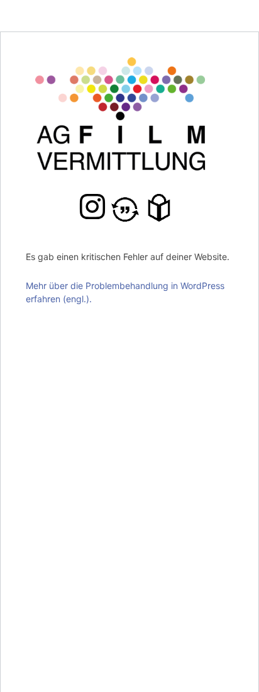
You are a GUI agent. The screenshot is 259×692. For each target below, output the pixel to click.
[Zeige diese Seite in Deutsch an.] (128, 208)
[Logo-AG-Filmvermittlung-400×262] (129, 63)
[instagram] (92, 206)
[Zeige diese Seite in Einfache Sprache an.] (162, 208)
